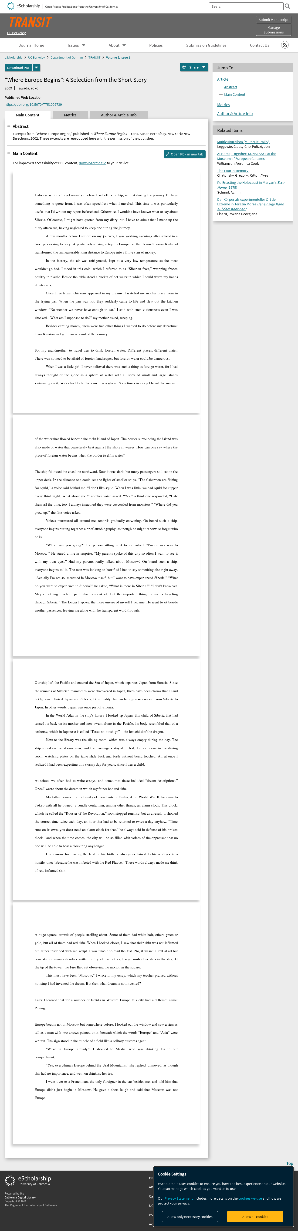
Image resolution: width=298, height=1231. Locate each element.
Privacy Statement (179, 1198)
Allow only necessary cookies (190, 1216)
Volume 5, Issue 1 (118, 57)
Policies (156, 45)
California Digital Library (20, 1197)
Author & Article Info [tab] (119, 115)
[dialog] (223, 1196)
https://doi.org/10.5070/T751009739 (33, 104)
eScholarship (14, 57)
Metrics (223, 104)
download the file (92, 163)
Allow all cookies (255, 1216)
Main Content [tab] (27, 115)
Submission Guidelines (206, 45)
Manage (274, 29)
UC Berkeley (16, 32)
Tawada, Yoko (27, 88)
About (114, 45)
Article (222, 79)
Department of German (67, 57)
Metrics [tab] (70, 115)
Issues (73, 45)
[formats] (36, 67)
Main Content (25, 153)
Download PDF (18, 67)
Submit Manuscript (273, 19)
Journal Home (31, 45)
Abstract (20, 126)
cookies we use (250, 1198)
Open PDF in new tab (187, 154)
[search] (287, 6)
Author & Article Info (235, 113)
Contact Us (259, 45)
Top (289, 1163)
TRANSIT (94, 57)
